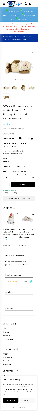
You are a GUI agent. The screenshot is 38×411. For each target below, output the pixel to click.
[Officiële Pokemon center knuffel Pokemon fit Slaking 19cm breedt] (19, 81)
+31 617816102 (22, 265)
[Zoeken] (34, 4)
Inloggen (6, 354)
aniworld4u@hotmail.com (17, 262)
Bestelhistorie (7, 357)
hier (4, 394)
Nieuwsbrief (7, 364)
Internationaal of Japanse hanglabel (16, 174)
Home (5, 37)
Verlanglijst (6, 361)
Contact (5, 375)
